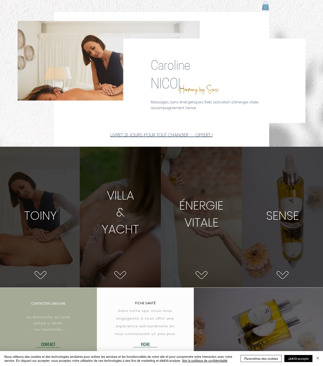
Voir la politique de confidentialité (204, 360)
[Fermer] (317, 358)
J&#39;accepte (298, 358)
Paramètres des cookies (261, 358)
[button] (265, 5)
